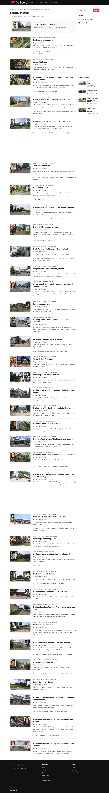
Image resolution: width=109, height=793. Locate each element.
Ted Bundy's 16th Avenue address (46, 375)
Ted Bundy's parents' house (43, 574)
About (73, 767)
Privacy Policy (75, 773)
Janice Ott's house (40, 62)
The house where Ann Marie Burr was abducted (51, 554)
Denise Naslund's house (42, 304)
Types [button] (46, 2)
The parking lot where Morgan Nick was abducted (92, 100)
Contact (74, 770)
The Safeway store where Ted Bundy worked (50, 517)
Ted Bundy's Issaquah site (43, 40)
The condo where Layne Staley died (46, 424)
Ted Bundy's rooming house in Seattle (47, 339)
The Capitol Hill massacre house (45, 227)
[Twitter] (17, 790)
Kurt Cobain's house (40, 188)
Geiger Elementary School (43, 682)
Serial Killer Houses (47, 780)
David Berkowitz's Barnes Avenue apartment (91, 110)
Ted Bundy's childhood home (44, 662)
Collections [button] (53, 2)
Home (31, 2)
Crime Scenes (45, 778)
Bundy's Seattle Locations (20, 9)
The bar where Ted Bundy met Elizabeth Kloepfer (52, 408)
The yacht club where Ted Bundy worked (48, 269)
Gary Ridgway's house (41, 166)
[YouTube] (79, 23)
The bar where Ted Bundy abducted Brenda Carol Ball (53, 207)
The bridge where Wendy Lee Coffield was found (51, 121)
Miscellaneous (45, 783)
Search (36, 2)
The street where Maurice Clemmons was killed (51, 99)
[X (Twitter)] (87, 23)
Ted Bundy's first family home (44, 539)
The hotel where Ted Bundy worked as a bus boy (51, 249)
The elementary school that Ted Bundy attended (51, 592)
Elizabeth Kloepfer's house (43, 359)
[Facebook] (83, 23)
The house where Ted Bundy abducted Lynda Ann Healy (54, 455)
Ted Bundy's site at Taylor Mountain (35, 9)
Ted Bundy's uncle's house (43, 625)
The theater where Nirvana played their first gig (51, 642)
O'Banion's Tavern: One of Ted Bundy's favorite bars (53, 439)
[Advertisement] (43, 147)
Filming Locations (46, 775)
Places (41, 2)
